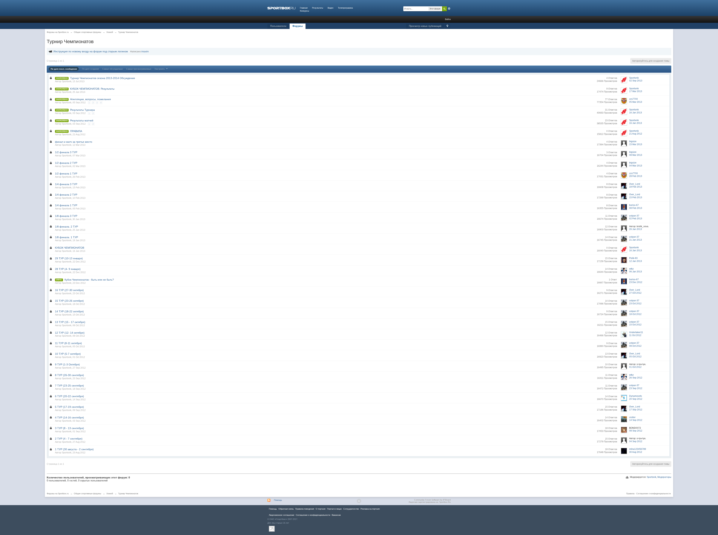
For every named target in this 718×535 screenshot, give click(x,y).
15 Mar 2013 (635, 144)
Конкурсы (304, 11)
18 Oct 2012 (635, 314)
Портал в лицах (334, 509)
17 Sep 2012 (635, 409)
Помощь (278, 500)
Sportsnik (651, 477)
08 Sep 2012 (635, 430)
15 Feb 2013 (635, 197)
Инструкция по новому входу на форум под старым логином (90, 51)
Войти (448, 19)
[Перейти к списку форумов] (281, 8)
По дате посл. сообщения (64, 69)
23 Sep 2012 (635, 388)
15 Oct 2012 (635, 324)
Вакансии (336, 515)
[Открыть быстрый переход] (447, 26)
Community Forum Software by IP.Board (432, 500)
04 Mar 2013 (635, 165)
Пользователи (278, 26)
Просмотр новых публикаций (425, 26)
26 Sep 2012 (635, 377)
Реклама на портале (370, 509)
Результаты (317, 8)
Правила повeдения (304, 509)
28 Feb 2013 (635, 176)
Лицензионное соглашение (281, 515)
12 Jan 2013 (635, 261)
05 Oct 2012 (635, 356)
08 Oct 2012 (635, 346)
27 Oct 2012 (635, 293)
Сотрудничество (351, 509)
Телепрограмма (345, 8)
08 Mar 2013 (635, 155)
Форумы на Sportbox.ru (58, 493)
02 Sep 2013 (635, 80)
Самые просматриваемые (138, 69)
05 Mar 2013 (635, 102)
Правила (630, 493)
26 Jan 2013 (635, 229)
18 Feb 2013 (635, 186)
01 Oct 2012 (635, 367)
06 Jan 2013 (635, 271)
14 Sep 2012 (635, 420)
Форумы (297, 26)
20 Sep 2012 (635, 399)
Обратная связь (286, 509)
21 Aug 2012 (635, 133)
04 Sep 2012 (635, 441)
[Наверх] (359, 501)
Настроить (160, 69)
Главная (304, 8)
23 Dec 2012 (635, 282)
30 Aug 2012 (635, 452)
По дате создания (90, 69)
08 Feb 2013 (635, 208)
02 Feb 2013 (635, 218)
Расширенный (449, 8)
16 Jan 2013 (635, 112)
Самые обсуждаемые (112, 69)
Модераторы (664, 477)
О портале (321, 509)
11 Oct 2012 (635, 335)
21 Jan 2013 (635, 240)
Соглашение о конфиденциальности (653, 493)
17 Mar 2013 (635, 91)
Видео (330, 8)
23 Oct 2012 (635, 303)
